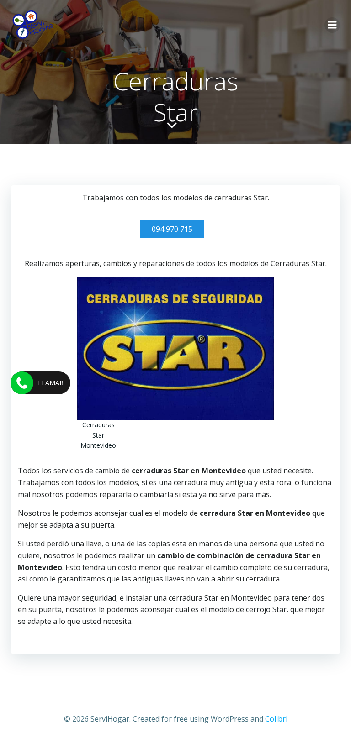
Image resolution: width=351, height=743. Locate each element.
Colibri (276, 719)
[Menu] (332, 25)
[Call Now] (22, 383)
